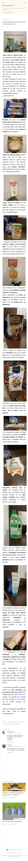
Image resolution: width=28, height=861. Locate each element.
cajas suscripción (11, 723)
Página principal (8, 12)
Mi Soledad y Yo (8, 5)
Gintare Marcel (18, 852)
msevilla (9, 745)
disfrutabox (17, 723)
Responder (10, 741)
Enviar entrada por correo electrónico (16, 721)
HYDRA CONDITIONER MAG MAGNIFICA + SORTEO (13, 794)
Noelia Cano (10, 731)
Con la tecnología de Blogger (15, 849)
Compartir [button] (4, 721)
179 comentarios (12, 797)
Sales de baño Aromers (12, 821)
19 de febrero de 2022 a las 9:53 (14, 733)
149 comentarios (12, 824)
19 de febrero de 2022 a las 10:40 (15, 746)
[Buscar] (25, 2)
